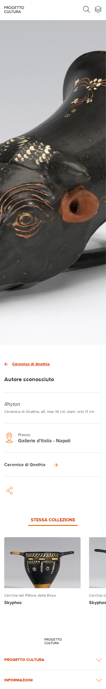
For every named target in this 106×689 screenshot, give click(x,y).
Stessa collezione (53, 519)
